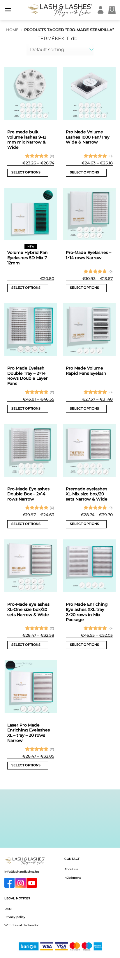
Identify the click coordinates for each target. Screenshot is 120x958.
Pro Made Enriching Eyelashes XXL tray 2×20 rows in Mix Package (87, 612)
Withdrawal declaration (22, 925)
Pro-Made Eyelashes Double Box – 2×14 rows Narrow (28, 494)
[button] (7, 10)
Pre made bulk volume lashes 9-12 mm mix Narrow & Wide (26, 140)
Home (12, 30)
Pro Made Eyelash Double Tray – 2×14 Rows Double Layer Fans (27, 376)
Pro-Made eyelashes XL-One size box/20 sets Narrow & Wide (28, 609)
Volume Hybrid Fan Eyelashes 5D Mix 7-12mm (27, 257)
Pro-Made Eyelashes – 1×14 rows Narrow (88, 255)
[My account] (100, 10)
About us (71, 869)
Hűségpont (72, 878)
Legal (8, 908)
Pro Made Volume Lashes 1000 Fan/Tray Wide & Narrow (88, 137)
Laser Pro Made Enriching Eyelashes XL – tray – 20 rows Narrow (28, 733)
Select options (26, 172)
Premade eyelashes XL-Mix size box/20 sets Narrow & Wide (86, 494)
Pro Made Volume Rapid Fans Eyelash (86, 371)
